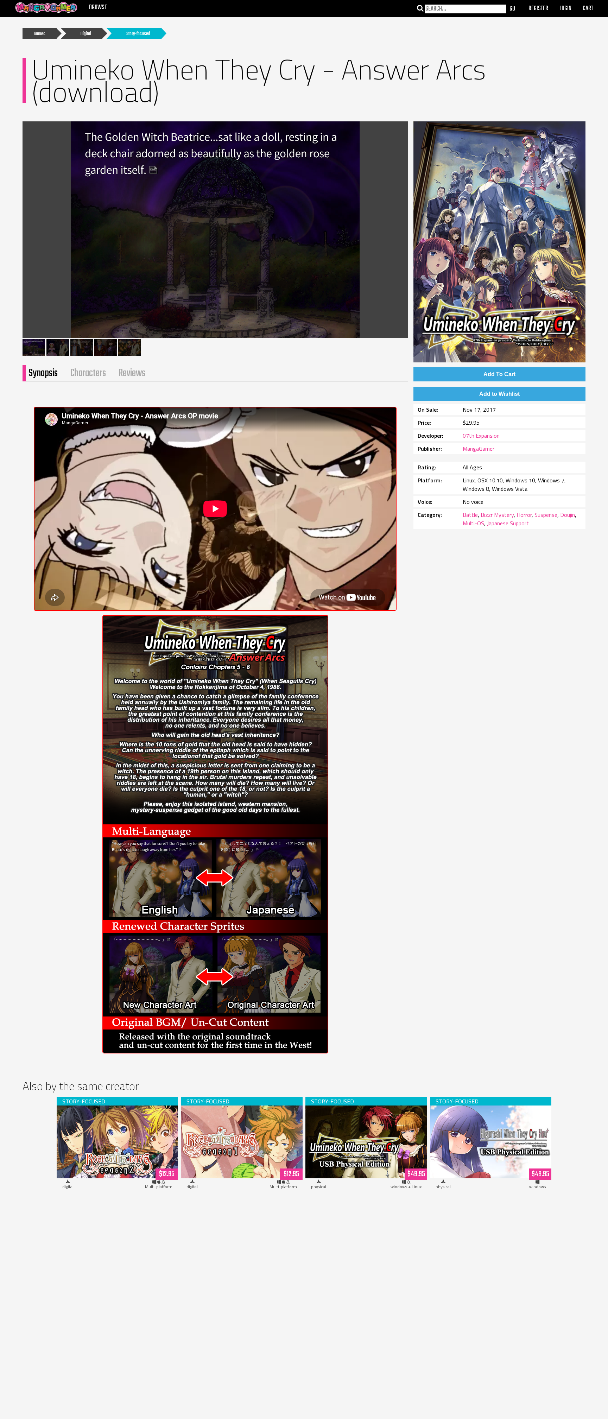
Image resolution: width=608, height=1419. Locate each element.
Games (39, 34)
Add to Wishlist (499, 394)
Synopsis (43, 373)
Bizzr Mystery (497, 515)
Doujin (567, 515)
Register (538, 9)
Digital (86, 34)
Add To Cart (499, 374)
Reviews (132, 373)
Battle (470, 515)
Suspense (545, 515)
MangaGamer (478, 448)
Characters (88, 373)
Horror (524, 515)
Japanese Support (508, 523)
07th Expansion (481, 435)
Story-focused (138, 34)
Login (565, 9)
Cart (588, 9)
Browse (98, 7)
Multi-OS (473, 523)
